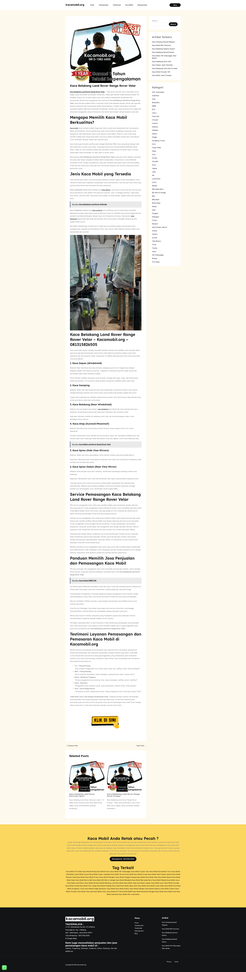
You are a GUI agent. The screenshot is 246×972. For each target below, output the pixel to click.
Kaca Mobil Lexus (173, 880)
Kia (153, 175)
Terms (176, 961)
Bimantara (155, 102)
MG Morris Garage (159, 193)
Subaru (154, 234)
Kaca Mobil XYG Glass (74, 871)
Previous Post (72, 745)
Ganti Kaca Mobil (140, 886)
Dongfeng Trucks (158, 141)
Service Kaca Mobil (126, 874)
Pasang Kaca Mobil (138, 877)
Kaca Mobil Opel (151, 877)
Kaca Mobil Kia (90, 883)
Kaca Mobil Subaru (96, 874)
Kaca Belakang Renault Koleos (163, 52)
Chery (154, 113)
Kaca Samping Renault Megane (163, 42)
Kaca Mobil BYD (113, 891)
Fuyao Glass (156, 148)
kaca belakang (103, 409)
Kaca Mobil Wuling (89, 871)
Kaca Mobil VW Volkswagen (120, 871)
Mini (153, 196)
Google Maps (72, 938)
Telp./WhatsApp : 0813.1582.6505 (77, 935)
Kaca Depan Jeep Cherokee (162, 65)
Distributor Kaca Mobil (107, 889)
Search (154, 21)
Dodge (154, 137)
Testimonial (117, 5)
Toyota (154, 248)
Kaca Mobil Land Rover (75, 883)
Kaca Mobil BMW (125, 891)
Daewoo (155, 127)
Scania (154, 231)
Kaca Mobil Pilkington (107, 877)
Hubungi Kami (142, 5)
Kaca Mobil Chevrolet (85, 891)
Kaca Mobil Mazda (159, 880)
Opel (153, 210)
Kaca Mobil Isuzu (157, 883)
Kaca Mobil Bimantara (141, 891)
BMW (154, 106)
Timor (154, 245)
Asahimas (155, 96)
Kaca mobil (74, 128)
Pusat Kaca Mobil (78, 877)
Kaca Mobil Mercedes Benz (142, 880)
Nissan (154, 206)
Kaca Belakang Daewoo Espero (163, 49)
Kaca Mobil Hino (85, 886)
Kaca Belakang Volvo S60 (161, 61)
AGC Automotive (158, 92)
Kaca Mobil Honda (72, 886)
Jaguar (154, 168)
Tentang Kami (103, 5)
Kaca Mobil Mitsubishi (123, 880)
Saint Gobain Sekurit (159, 227)
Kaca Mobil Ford (171, 886)
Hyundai (155, 161)
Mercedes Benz (157, 189)
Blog (136, 933)
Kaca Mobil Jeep (130, 883)
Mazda (154, 186)
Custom (155, 123)
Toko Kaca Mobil (151, 871)
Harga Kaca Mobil (98, 886)
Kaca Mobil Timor (164, 871)
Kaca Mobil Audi (170, 891)
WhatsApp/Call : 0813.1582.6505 (123, 859)
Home (92, 5)
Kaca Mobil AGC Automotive (129, 894)
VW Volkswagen (158, 255)
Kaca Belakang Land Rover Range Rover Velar (87, 92)
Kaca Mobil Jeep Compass (162, 75)
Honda (154, 158)
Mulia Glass (156, 203)
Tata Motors (156, 241)
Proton (154, 220)
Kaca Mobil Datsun (122, 889)
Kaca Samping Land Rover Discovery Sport (82, 795)
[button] (175, 5)
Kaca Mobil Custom (168, 889)
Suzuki (154, 238)
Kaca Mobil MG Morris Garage (104, 880)
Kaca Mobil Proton (92, 877)
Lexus (154, 182)
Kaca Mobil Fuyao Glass (155, 886)
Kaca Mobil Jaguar (144, 883)
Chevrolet (155, 116)
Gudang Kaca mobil (113, 886)
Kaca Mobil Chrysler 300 (161, 72)
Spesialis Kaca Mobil (111, 874)
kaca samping (97, 210)
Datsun (154, 134)
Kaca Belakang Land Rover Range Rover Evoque (123, 795)
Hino (153, 154)
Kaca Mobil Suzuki (82, 874)
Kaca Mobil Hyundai (171, 883)
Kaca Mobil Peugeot (123, 877)
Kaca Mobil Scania (141, 874)
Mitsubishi (155, 199)
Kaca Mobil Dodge (91, 889)
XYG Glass (156, 262)
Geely (154, 151)
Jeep (154, 172)
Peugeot (155, 213)
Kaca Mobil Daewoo (152, 889)
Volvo (154, 251)
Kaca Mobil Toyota (138, 871)
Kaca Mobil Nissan (164, 877)
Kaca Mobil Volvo (103, 871)
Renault (155, 224)
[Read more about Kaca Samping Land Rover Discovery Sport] (87, 776)
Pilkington (155, 217)
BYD (153, 109)
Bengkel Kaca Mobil (156, 891)
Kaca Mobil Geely (126, 886)
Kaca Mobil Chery (99, 891)
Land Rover (156, 179)
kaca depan (106, 190)
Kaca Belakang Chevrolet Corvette (164, 68)
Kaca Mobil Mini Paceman (161, 45)
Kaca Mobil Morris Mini (83, 880)
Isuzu (154, 165)
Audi (153, 99)
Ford (153, 144)
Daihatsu (155, 130)
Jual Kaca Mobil (117, 883)
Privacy (169, 961)
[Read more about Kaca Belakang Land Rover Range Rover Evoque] (124, 776)
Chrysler (155, 120)
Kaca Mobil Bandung (103, 883)
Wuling (154, 258)
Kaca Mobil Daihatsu (137, 889)
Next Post (141, 745)
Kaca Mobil (129, 5)
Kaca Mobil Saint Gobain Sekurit (160, 874)
